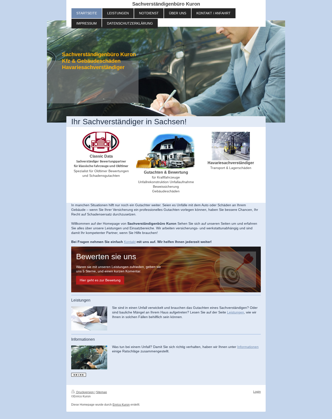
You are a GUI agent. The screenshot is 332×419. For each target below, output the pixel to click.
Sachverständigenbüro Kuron (166, 4)
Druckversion (85, 392)
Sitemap (101, 392)
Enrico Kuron (121, 404)
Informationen (248, 347)
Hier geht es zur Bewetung (100, 280)
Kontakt (130, 242)
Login (257, 391)
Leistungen (235, 312)
